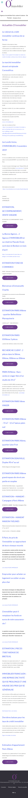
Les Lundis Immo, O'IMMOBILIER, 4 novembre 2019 (14, 146)
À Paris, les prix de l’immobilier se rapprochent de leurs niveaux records (14, 541)
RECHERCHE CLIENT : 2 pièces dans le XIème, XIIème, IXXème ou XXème (13, 354)
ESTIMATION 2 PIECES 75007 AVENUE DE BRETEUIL (12, 652)
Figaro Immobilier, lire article (9, 735)
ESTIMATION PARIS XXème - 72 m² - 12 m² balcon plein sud (14, 423)
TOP (13, 792)
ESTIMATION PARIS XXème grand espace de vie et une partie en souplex (14, 477)
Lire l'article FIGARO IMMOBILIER (10, 567)
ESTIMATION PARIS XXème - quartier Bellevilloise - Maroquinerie (14, 314)
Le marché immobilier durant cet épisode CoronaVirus (11, 66)
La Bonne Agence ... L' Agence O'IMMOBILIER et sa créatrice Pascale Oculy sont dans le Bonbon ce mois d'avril (14, 242)
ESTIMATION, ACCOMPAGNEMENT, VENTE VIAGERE (12, 211)
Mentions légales (12, 787)
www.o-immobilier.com (7, 122)
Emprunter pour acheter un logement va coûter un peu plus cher (14, 578)
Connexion (3, 787)
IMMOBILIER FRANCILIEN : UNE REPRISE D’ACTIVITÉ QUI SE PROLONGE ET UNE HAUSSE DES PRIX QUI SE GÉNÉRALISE (14, 682)
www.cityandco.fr (20, 168)
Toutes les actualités (22, 787)
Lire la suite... (10, 225)
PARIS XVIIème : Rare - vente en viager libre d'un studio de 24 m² (13, 376)
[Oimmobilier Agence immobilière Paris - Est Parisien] (14, 776)
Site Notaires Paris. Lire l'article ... (10, 711)
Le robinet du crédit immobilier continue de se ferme (13, 36)
